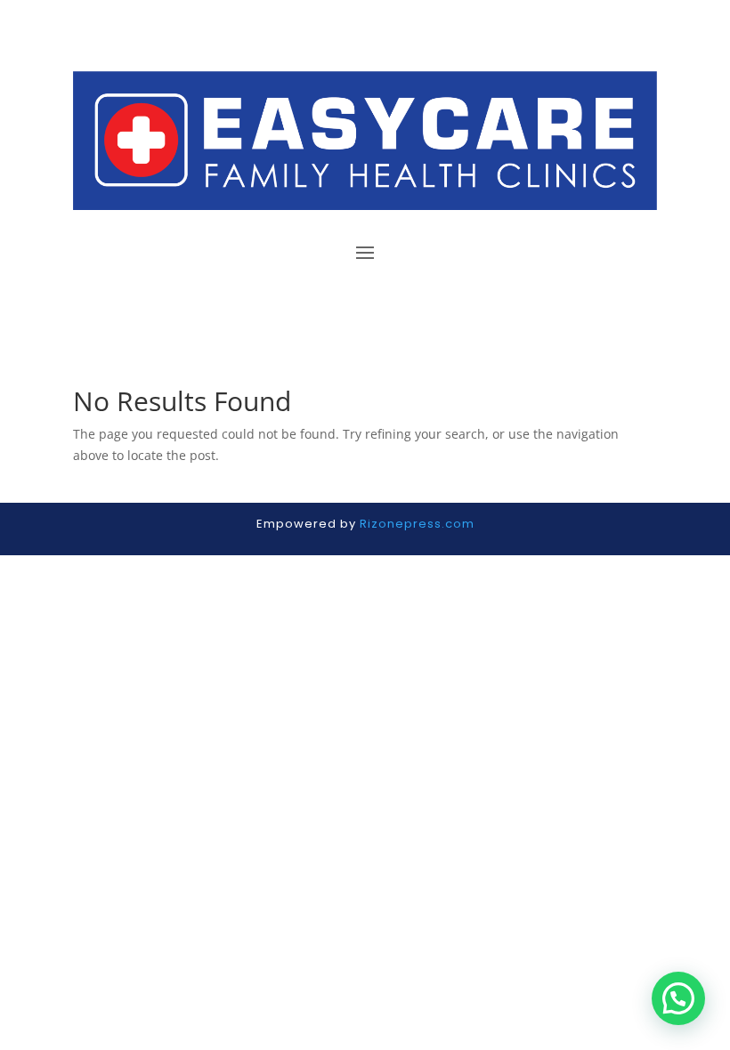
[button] (678, 998)
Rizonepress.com (417, 523)
